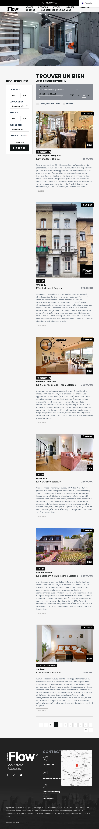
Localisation (16, 102)
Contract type (18, 135)
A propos (43, 7)
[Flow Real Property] (13, 9)
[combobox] (59, 89)
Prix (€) (14, 112)
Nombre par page (47, 94)
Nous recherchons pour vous (55, 10)
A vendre (57, 7)
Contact (30, 10)
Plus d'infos (42, 191)
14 (86, 729)
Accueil (29, 7)
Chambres (15, 89)
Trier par (43, 86)
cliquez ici (76, 811)
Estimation (84, 7)
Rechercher (19, 148)
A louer (70, 7)
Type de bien (16, 125)
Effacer (20, 142)
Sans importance (20, 106)
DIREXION (16, 822)
